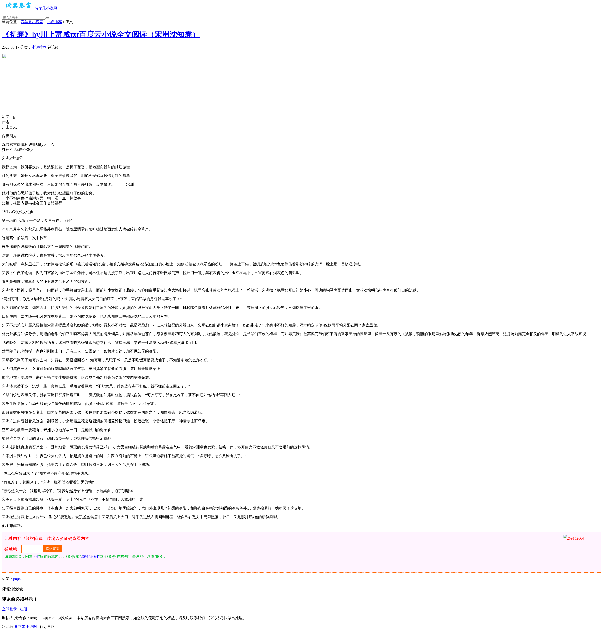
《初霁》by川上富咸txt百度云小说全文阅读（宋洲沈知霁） (101, 34)
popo (17, 579)
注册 (23, 609)
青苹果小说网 (46, 8)
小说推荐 (54, 22)
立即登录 (9, 609)
